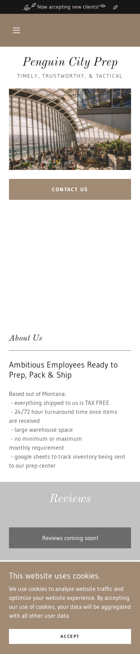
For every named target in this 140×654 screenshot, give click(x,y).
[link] (70, 63)
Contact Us (70, 189)
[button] (16, 30)
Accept (69, 636)
